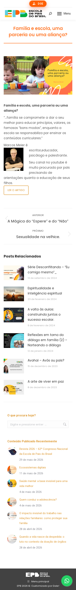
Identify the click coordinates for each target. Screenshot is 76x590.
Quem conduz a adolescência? (38, 499)
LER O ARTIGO (16, 190)
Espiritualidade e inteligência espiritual (45, 291)
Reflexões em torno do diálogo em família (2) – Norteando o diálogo (47, 340)
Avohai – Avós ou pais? (46, 360)
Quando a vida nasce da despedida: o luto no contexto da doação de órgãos (42, 539)
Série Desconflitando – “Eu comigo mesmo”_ (48, 269)
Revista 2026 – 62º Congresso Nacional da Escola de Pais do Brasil (43, 451)
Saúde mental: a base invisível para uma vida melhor (43, 483)
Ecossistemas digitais (32, 467)
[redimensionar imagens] (14, 272)
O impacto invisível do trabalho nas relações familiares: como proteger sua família (43, 518)
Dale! (56, 586)
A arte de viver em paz (46, 381)
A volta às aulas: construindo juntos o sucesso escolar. (44, 314)
